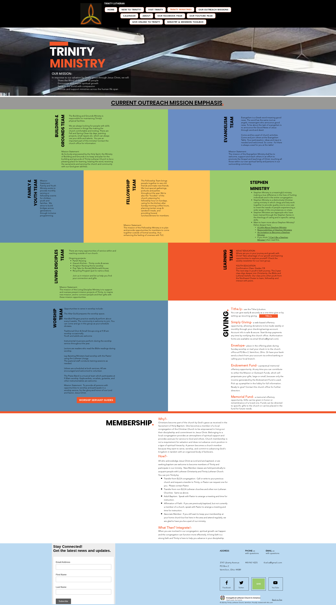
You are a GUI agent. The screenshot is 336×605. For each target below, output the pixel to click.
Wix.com (270, 602)
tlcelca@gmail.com (268, 339)
